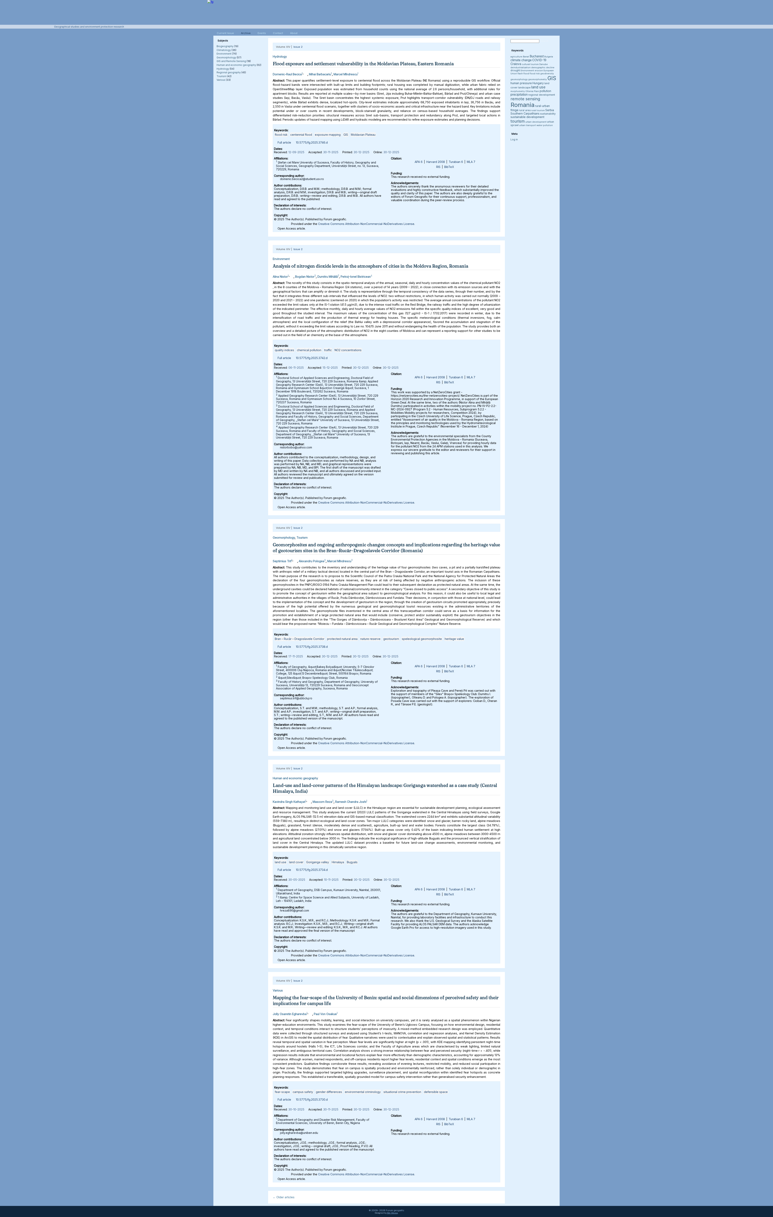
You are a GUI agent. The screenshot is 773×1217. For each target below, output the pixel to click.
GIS (345, 134)
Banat (526, 56)
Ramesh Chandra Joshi (350, 801)
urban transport (527, 125)
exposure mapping (328, 134)
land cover (296, 862)
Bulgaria (548, 56)
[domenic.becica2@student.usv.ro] (305, 73)
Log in (514, 139)
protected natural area (342, 639)
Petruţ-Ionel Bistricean (356, 276)
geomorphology (519, 79)
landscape (524, 87)
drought (515, 70)
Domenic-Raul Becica (287, 74)
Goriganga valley (317, 862)
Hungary (538, 83)
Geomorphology (226, 57)
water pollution (544, 125)
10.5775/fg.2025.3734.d (312, 869)
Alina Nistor (280, 276)
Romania (522, 104)
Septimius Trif (282, 561)
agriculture (516, 56)
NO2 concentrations (348, 350)
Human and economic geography (236, 64)
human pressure (521, 83)
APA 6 (419, 162)
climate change (521, 60)
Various (221, 79)
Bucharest (537, 56)
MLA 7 (471, 162)
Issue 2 (298, 46)
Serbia (549, 110)
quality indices (284, 350)
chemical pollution (309, 350)
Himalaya (338, 862)
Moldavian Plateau (363, 134)
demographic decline (542, 67)
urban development (536, 122)
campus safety (303, 1092)
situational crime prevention (402, 1092)
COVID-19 (539, 60)
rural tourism (538, 110)
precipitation (519, 94)
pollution (545, 91)
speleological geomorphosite (422, 639)
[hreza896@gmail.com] (309, 801)
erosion (539, 70)
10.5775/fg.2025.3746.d (312, 142)
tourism (518, 121)
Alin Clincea (392, 1213)
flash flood (523, 73)
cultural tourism (530, 64)
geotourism (391, 639)
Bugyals (352, 862)
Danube (543, 64)
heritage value (454, 639)
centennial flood (301, 134)
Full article (284, 142)
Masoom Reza (322, 801)
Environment (224, 53)
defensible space (436, 1092)
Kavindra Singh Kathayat (289, 801)
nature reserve (370, 639)
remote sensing (525, 98)
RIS (438, 167)
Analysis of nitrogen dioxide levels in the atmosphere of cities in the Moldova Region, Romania (370, 266)
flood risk (281, 134)
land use (280, 862)
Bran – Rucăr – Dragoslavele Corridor (299, 639)
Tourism (221, 76)
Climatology (224, 50)
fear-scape (282, 1092)
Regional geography (229, 72)
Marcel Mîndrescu (346, 74)
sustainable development (527, 117)
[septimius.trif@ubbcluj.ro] (295, 560)
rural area (525, 110)
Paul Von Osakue (325, 1014)
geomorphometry (537, 79)
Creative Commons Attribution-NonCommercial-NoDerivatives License (366, 224)
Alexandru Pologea (311, 561)
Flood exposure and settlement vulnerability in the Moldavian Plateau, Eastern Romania (363, 63)
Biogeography (225, 46)
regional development (541, 94)
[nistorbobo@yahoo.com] (291, 275)
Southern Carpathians (525, 113)
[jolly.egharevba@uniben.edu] (310, 1013)
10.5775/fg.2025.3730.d (312, 1099)
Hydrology (223, 68)
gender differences (329, 1092)
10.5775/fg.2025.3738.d (312, 646)
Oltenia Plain (532, 91)
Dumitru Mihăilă (327, 276)
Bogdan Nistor (304, 276)
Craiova (516, 64)
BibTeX (449, 167)
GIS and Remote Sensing (231, 61)
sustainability (548, 113)
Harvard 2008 (435, 162)
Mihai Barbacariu (320, 74)
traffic (328, 350)
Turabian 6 (456, 162)
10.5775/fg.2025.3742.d (312, 358)
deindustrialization (521, 67)
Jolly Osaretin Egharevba (290, 1014)
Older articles (284, 1197)
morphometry (518, 91)
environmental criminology (363, 1092)
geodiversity (547, 73)
